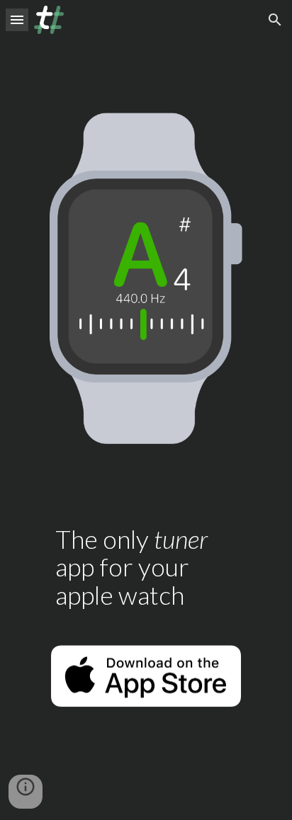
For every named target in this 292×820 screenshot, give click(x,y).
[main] (146, 561)
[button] (17, 19)
